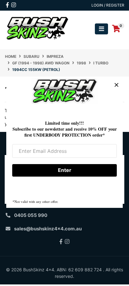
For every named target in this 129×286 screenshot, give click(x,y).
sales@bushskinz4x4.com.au (48, 229)
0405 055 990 (30, 215)
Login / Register (107, 5)
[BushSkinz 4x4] (37, 28)
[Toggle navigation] (101, 28)
